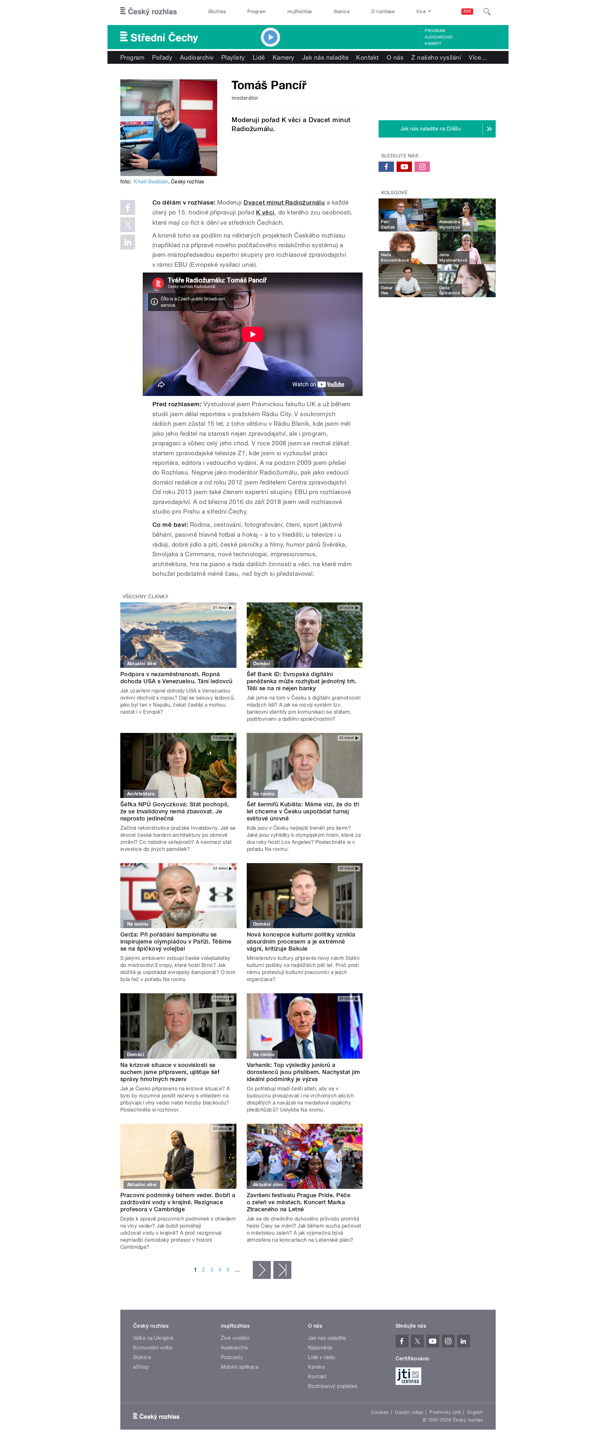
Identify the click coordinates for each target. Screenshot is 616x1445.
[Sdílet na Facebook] (127, 207)
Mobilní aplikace (240, 1367)
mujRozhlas (299, 11)
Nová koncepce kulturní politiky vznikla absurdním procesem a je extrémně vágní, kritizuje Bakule (301, 941)
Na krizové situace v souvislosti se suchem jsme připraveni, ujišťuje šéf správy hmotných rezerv (169, 1072)
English (475, 1412)
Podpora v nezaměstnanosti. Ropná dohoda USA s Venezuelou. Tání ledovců (176, 678)
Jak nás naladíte (325, 57)
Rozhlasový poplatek (332, 1386)
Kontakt (367, 57)
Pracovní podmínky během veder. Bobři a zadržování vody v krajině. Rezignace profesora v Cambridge (177, 1202)
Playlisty (233, 57)
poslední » (282, 1270)
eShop (141, 1367)
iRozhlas (217, 11)
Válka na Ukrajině (153, 1338)
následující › (262, 1270)
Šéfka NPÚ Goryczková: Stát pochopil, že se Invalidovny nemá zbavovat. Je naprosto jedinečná (174, 811)
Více (478, 57)
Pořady (162, 57)
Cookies (380, 1412)
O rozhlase (383, 11)
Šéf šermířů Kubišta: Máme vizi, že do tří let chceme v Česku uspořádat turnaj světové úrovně (303, 811)
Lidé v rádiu (322, 1357)
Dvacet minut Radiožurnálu (284, 202)
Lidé (259, 57)
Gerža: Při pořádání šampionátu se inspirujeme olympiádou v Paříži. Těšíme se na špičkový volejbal (176, 941)
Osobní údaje (409, 1412)
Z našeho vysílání (436, 57)
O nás (395, 57)
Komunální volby (153, 1348)
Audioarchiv (438, 37)
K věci (265, 212)
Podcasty (232, 1357)
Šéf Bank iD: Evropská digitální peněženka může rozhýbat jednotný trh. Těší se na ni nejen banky (302, 681)
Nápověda (320, 1348)
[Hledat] (487, 11)
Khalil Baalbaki (151, 182)
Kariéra (316, 1367)
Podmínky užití (445, 1412)
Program (256, 11)
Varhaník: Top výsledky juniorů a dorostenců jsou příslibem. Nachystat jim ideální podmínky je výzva (303, 1072)
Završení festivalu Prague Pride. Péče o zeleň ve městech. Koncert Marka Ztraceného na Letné (299, 1202)
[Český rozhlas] (148, 11)
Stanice (342, 11)
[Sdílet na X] (127, 224)
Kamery (433, 43)
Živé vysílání (235, 1338)
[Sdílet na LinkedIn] (127, 242)
